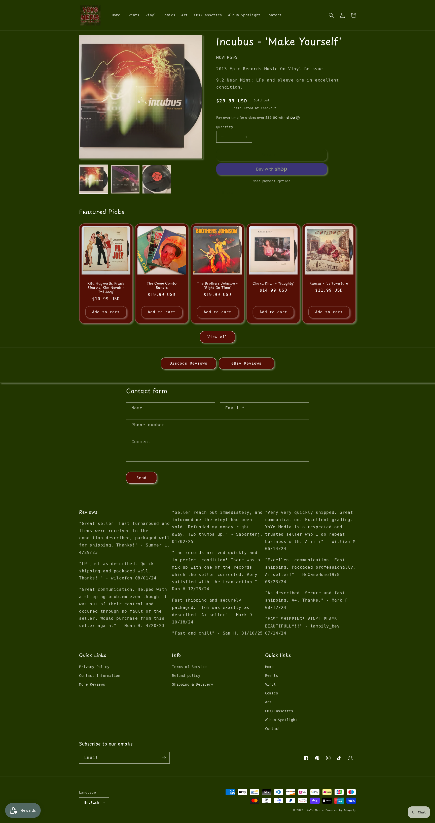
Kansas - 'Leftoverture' (329, 283)
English (91, 802)
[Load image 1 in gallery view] (93, 179)
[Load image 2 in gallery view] (125, 179)
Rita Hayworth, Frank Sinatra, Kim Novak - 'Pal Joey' (105, 287)
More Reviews (92, 684)
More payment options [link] (272, 181)
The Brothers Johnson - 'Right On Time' (217, 285)
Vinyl (270, 684)
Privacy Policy (94, 667)
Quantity (224, 127)
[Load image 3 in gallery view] (156, 179)
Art (268, 702)
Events (271, 676)
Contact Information (99, 676)
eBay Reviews (246, 363)
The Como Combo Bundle (162, 285)
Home (269, 667)
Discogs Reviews (188, 363)
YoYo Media (315, 810)
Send (141, 478)
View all (217, 337)
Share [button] (227, 193)
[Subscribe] (163, 758)
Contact (272, 729)
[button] (331, 15)
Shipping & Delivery (192, 684)
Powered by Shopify (340, 810)
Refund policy (186, 676)
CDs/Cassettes (279, 711)
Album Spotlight (281, 720)
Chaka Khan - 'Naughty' (273, 283)
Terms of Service (189, 667)
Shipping (224, 108)
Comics (271, 693)
